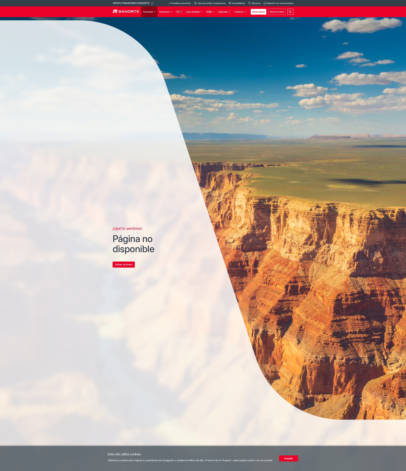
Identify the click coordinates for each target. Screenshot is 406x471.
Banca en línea (277, 11)
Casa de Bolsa (193, 11)
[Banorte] (126, 11)
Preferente (164, 11)
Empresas (223, 11)
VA (177, 11)
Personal (148, 11)
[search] (290, 12)
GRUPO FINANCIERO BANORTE (131, 3)
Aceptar (288, 458)
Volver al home (123, 264)
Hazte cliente (258, 11)
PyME (209, 11)
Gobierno (239, 11)
